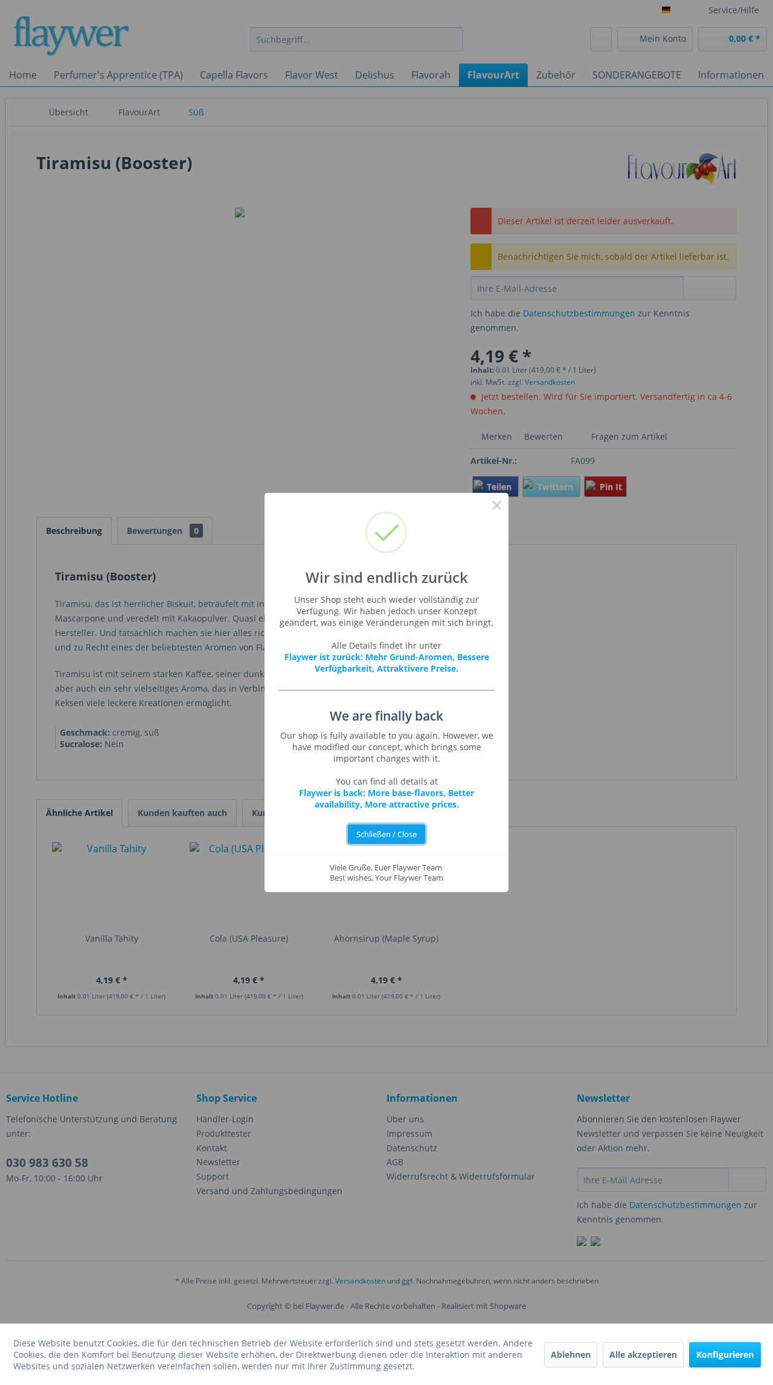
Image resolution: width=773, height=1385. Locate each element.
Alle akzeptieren (643, 1354)
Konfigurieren (725, 1354)
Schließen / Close (386, 834)
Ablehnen (571, 1354)
